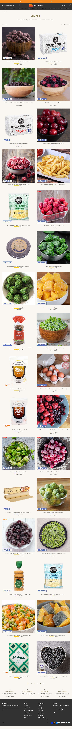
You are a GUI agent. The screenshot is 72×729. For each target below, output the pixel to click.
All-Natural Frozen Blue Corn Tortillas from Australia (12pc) (18, 266)
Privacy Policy (40, 715)
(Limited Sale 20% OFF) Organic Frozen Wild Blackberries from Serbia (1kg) (19, 553)
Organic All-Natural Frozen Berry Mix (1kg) (53, 102)
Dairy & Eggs (27, 8)
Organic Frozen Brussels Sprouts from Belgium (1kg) (53, 512)
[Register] (17, 709)
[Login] (67, 5)
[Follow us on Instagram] (60, 709)
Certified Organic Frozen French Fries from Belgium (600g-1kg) (53, 184)
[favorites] (64, 5)
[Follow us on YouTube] (62, 709)
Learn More (66, 8)
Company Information (42, 707)
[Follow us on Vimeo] (54, 712)
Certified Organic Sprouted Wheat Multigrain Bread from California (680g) (19, 347)
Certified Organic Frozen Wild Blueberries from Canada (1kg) (18, 61)
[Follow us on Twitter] (57, 709)
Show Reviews (27, 712)
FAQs (25, 708)
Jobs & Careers (41, 713)
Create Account (27, 718)
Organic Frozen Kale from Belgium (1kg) (18, 307)
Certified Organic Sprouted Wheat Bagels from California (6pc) (18, 594)
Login (25, 717)
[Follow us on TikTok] (65, 709)
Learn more (43, 1)
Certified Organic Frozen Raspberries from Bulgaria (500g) (19, 184)
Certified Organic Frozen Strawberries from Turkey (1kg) (53, 225)
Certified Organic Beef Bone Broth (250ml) (19, 429)
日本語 (39, 705)
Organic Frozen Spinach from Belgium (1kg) (53, 266)
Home (3, 11)
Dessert (50, 8)
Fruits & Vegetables (35, 8)
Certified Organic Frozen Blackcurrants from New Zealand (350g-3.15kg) (53, 676)
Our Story (26, 705)
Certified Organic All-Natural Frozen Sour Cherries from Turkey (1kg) (53, 471)
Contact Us (40, 712)
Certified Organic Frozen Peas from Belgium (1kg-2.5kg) (53, 347)
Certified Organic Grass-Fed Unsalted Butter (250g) (18, 143)
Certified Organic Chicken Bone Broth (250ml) (18, 388)
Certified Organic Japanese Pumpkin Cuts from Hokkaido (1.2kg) (53, 635)
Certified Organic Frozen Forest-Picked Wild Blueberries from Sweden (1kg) (18, 102)
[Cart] (69, 5)
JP (62, 5)
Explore (54, 8)
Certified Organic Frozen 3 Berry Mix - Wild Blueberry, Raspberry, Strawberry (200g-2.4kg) (53, 430)
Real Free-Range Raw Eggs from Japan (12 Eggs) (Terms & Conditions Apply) (53, 388)
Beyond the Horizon (28, 715)
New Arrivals (5, 8)
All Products (60, 8)
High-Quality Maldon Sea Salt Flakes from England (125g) (19, 676)
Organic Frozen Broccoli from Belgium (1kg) (18, 471)
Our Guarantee (27, 713)
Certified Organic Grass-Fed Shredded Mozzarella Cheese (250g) (53, 594)
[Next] (43, 683)
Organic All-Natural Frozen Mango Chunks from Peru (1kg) (53, 307)
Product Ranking (13, 8)
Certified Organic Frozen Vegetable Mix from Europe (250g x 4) (19, 635)
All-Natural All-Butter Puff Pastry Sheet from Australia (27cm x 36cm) (19, 512)
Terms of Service (41, 717)
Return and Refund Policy (43, 718)
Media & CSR (40, 710)
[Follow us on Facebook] (54, 709)
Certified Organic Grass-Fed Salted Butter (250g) (53, 61)
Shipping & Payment (28, 707)
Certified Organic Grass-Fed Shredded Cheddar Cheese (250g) (18, 225)
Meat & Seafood (21, 8)
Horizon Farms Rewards (28, 710)
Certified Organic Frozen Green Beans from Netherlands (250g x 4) (53, 553)
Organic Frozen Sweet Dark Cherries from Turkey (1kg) (53, 143)
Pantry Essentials (44, 8)
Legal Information (41, 708)
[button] (16, 63)
